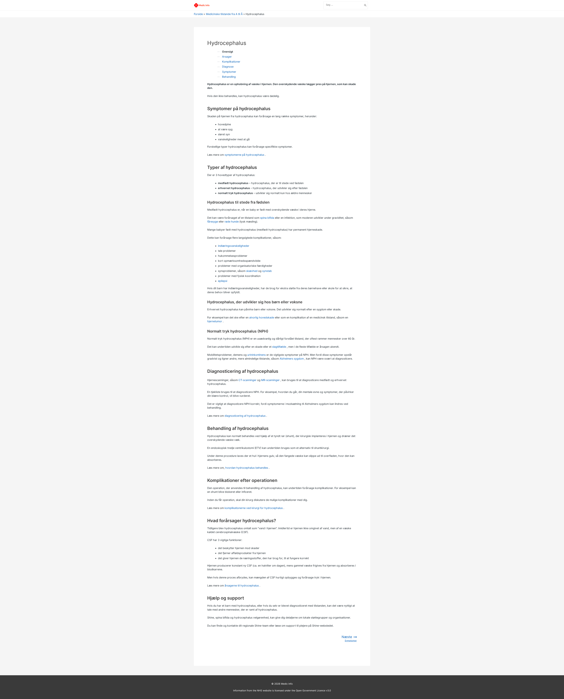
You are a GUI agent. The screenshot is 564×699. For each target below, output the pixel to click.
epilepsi (222, 280)
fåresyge (212, 221)
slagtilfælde (279, 346)
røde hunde (232, 221)
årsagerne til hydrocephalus (242, 585)
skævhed (251, 270)
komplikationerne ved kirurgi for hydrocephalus (254, 508)
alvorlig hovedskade (261, 317)
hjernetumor (214, 321)
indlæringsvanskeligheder (233, 245)
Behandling (229, 76)
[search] (343, 4)
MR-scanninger (270, 380)
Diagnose (228, 66)
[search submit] (365, 5)
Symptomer (229, 71)
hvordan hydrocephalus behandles (246, 467)
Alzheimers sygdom (292, 358)
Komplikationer (231, 61)
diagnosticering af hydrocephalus (245, 415)
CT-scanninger (247, 380)
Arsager (227, 56)
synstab (267, 270)
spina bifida (267, 217)
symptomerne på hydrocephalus (244, 154)
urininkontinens (256, 354)
